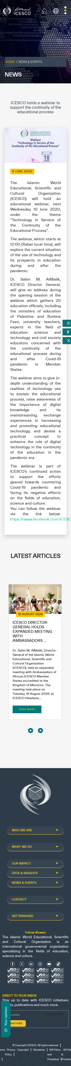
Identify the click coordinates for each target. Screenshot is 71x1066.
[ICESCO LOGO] (35, 796)
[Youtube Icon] (49, 964)
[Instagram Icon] (40, 964)
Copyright (23, 1049)
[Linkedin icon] (31, 964)
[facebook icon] (12, 964)
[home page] (17, 10)
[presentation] (30, 730)
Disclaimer (39, 1049)
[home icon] (44, 10)
